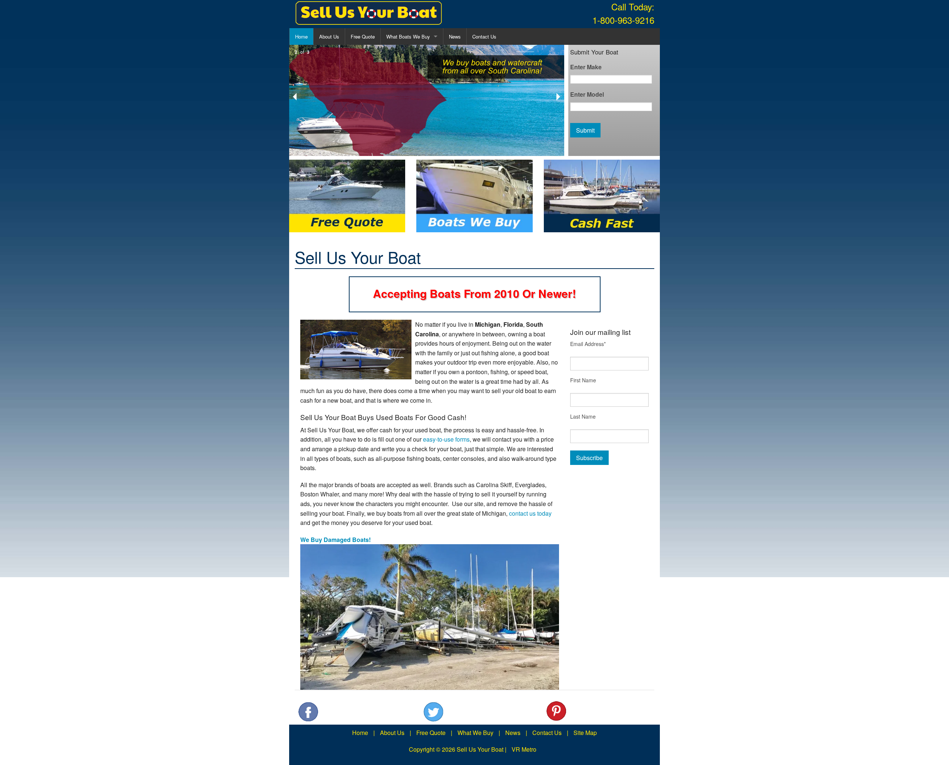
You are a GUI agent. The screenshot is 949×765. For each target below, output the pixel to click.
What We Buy (475, 732)
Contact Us (484, 36)
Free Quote (363, 36)
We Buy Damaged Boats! (335, 539)
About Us (329, 36)
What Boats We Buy (408, 36)
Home (301, 36)
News (455, 36)
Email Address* (588, 343)
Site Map (585, 732)
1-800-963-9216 (623, 19)
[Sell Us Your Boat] (369, 13)
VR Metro (524, 749)
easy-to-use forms (446, 439)
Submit (585, 130)
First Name (583, 380)
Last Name (583, 416)
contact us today (530, 513)
